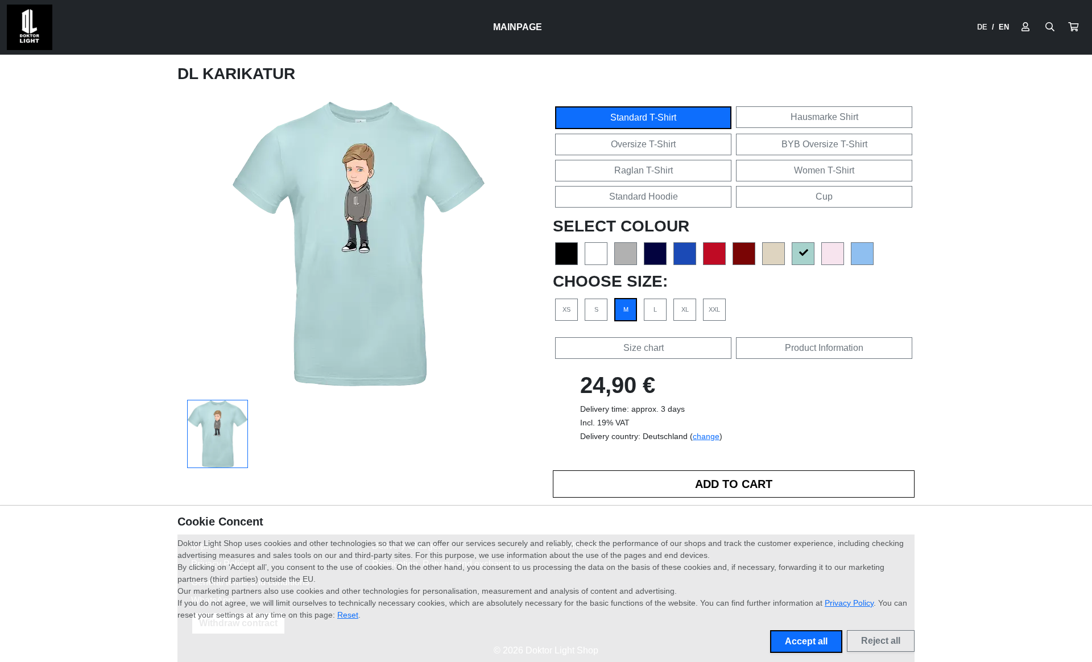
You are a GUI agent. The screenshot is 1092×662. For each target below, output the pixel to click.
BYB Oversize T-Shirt (824, 144)
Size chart (643, 348)
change (706, 436)
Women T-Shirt (824, 170)
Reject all (880, 641)
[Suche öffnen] (1050, 27)
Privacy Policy (849, 602)
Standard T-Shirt (643, 117)
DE (982, 27)
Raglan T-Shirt (643, 170)
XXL (714, 309)
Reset (347, 614)
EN (1004, 27)
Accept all (806, 641)
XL (685, 309)
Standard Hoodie (643, 196)
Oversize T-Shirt (643, 144)
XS (566, 309)
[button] (1073, 27)
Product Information (824, 348)
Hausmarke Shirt (824, 117)
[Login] (1025, 27)
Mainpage (517, 27)
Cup (824, 196)
